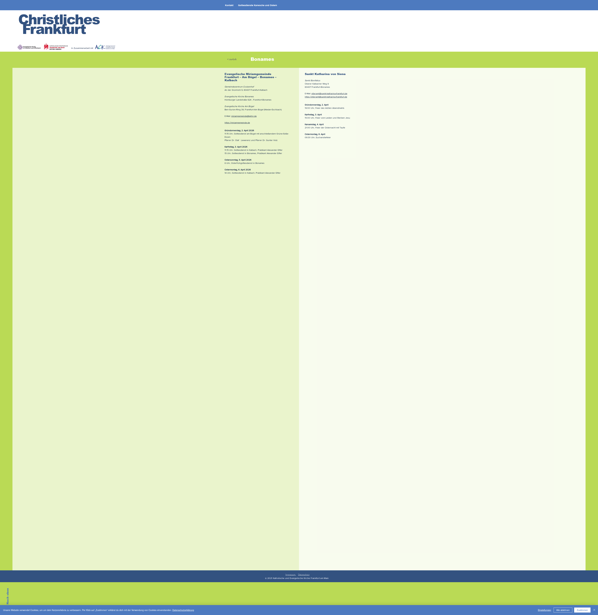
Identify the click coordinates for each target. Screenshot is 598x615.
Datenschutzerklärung (183, 610)
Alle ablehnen (563, 610)
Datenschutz (303, 574)
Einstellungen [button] (544, 610)
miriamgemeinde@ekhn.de (244, 116)
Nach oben (7, 596)
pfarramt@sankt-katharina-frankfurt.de (329, 93)
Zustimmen (582, 610)
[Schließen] (594, 610)
